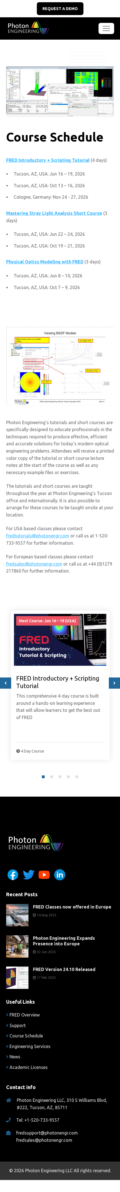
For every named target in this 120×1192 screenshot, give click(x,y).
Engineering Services (30, 1046)
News (14, 1056)
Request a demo (60, 8)
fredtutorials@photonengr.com (37, 535)
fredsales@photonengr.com (34, 563)
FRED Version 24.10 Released (64, 969)
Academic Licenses (28, 1067)
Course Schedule (26, 1035)
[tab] (43, 776)
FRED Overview (24, 1014)
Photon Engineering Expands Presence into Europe (64, 941)
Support (17, 1025)
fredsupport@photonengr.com (47, 1132)
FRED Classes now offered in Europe (72, 906)
